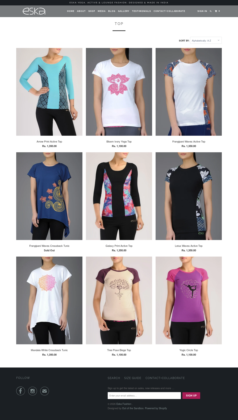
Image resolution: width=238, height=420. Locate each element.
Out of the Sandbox (133, 408)
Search (114, 378)
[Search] (211, 11)
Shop (91, 11)
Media (102, 11)
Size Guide (132, 378)
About (81, 11)
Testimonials (141, 11)
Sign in (202, 11)
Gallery (123, 11)
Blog (111, 11)
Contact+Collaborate (169, 11)
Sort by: (184, 40)
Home (70, 11)
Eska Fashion (124, 404)
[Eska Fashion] (34, 11)
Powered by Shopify (156, 408)
